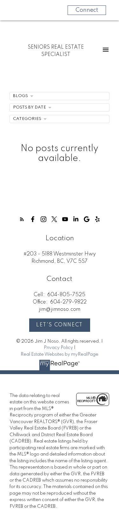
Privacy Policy (58, 347)
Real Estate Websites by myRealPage (59, 354)
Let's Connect (59, 325)
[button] (22, 219)
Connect (87, 10)
